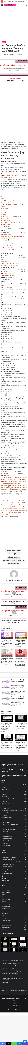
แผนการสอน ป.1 (5, 982)
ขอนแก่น (22, 960)
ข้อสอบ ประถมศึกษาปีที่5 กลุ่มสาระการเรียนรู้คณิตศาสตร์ (17, 686)
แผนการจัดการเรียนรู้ (6, 927)
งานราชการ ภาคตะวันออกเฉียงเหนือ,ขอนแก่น (11, 965)
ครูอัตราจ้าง (6, 890)
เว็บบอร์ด (17, 1005)
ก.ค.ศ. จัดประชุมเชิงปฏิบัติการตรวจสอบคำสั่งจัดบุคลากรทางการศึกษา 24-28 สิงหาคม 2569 (21, 726)
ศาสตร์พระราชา (5, 880)
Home (4, 39)
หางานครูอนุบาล (7, 869)
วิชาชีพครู (4, 878)
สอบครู (7, 39)
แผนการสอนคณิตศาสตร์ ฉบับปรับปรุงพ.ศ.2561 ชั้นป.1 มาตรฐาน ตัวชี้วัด (12, 979)
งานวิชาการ (4, 871)
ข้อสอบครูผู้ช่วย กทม (14, 554)
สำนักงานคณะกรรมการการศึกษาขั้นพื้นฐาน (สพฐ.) (12, 971)
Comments (23, 675)
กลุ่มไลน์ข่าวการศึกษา (15, 78)
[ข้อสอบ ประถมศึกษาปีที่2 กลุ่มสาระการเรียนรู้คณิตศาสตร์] (6, 681)
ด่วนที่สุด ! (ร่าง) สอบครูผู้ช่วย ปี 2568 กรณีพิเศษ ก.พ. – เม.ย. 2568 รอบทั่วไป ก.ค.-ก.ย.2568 (20, 642)
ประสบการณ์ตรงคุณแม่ (7, 873)
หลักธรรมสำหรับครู (6, 899)
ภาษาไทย (5, 820)
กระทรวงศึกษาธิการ (14, 960)
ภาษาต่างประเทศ (7, 817)
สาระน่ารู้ (5, 791)
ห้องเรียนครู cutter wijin (7, 906)
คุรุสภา (14, 963)
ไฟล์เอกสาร (4, 929)
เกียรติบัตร (5, 913)
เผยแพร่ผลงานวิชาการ (7, 922)
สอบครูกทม (21, 560)
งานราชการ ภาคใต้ (7, 866)
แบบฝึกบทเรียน (6, 845)
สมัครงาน (7, 968)
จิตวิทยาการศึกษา (8, 836)
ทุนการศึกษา (6, 789)
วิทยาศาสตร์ (6, 841)
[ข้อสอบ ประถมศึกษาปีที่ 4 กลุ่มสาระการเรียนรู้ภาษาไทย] (6, 692)
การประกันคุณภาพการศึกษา (11, 824)
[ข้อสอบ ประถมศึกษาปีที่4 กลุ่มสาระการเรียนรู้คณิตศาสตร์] (6, 698)
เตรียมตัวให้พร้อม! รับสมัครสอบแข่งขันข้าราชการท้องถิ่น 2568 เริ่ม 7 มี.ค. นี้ (6, 642)
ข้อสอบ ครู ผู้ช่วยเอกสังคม (14, 550)
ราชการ (23, 965)
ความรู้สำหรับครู (8, 834)
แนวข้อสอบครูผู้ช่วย (14, 563)
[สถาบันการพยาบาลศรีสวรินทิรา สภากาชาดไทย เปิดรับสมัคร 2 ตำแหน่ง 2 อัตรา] (23, 939)
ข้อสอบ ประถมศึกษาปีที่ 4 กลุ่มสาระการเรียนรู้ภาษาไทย (18, 691)
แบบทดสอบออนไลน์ (6, 976)
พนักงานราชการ (7, 892)
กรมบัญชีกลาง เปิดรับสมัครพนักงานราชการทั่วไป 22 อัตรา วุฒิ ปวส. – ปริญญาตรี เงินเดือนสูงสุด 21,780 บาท (21, 745)
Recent (13, 675)
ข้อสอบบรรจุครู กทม (14, 557)
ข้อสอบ (5, 801)
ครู (12, 1003)
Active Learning (5, 960)
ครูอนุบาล (4, 852)
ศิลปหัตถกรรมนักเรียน (7, 883)
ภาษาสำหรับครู (8, 838)
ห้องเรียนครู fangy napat (7, 908)
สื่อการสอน (4, 897)
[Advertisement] (14, 21)
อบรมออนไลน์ (4, 973)
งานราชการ (4, 855)
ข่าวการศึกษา (5, 784)
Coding (5, 796)
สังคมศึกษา (5, 843)
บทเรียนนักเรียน (7, 806)
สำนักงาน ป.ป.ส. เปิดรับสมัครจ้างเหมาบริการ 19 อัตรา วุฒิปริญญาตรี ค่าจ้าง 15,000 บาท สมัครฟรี (7, 745)
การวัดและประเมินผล (9, 829)
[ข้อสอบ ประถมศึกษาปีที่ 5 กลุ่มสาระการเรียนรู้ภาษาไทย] (6, 704)
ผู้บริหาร (15, 1003)
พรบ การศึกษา (6, 813)
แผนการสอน (6, 848)
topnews (5, 787)
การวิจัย (6, 831)
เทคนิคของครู (5, 918)
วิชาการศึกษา (6, 822)
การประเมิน (7, 827)
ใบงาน (4, 850)
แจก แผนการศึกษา (13, 973)
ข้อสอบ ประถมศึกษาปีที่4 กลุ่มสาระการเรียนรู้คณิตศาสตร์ (17, 697)
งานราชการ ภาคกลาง (8, 859)
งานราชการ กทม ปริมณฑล (9, 857)
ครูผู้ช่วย (5, 887)
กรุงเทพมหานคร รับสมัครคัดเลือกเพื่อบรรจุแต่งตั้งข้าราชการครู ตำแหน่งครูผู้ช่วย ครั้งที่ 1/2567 (7, 661)
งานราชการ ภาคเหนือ (8, 864)
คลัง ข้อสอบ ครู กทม (9, 560)
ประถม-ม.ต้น (6, 808)
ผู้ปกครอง (4, 876)
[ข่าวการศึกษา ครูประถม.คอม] (10, 5)
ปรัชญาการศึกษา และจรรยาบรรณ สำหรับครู (13, 810)
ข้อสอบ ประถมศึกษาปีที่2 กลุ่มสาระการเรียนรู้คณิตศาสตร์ (17, 680)
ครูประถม (4, 794)
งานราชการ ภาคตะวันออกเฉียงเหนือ (11, 862)
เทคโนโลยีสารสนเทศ (6, 920)
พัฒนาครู (5, 815)
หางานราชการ (12, 1005)
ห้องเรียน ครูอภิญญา (6, 904)
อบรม (3, 911)
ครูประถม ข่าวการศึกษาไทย (9, 54)
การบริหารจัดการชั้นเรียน (9, 798)
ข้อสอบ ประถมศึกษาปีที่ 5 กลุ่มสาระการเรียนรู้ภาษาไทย (17, 703)
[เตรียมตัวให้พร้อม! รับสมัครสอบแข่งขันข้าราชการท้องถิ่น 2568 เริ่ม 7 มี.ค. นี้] (7, 635)
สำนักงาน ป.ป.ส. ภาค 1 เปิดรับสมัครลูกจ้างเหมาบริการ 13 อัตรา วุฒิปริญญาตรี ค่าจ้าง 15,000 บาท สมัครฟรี (7, 726)
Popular (4, 675)
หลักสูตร (4, 901)
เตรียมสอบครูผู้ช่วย (6, 915)
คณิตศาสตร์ (6, 803)
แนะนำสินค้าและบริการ (7, 925)
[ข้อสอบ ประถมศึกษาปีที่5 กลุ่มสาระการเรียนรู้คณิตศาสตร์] (6, 687)
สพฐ (3, 968)
